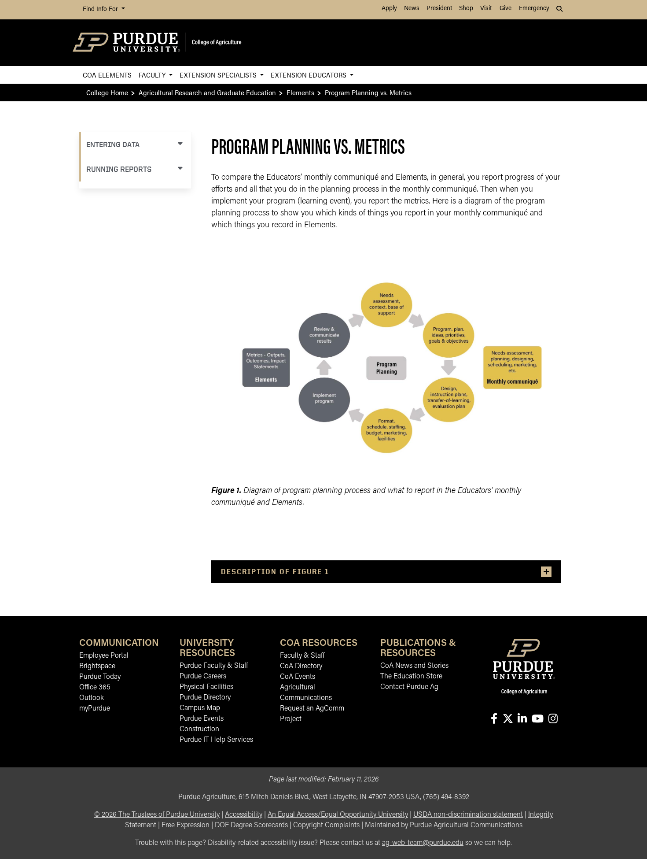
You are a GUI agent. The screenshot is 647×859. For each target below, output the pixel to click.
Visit (486, 8)
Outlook (91, 698)
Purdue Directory (205, 697)
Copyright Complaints (326, 825)
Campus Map (200, 708)
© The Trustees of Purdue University (157, 814)
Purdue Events (202, 718)
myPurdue (94, 708)
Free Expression (186, 825)
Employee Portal (104, 655)
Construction (199, 729)
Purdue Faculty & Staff (214, 666)
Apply (389, 8)
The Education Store (411, 676)
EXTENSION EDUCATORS (309, 75)
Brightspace (97, 666)
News (411, 8)
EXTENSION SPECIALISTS (219, 75)
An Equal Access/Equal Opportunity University (338, 814)
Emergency (534, 8)
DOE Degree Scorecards (251, 825)
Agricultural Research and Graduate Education (207, 92)
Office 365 (94, 687)
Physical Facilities (206, 687)
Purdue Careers (203, 676)
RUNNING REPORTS (118, 169)
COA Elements (107, 75)
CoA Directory (301, 666)
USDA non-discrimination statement (468, 814)
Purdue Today (100, 677)
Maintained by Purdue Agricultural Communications (443, 825)
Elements (300, 92)
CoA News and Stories (414, 666)
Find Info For (101, 9)
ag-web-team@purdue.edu (422, 843)
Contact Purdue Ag (409, 687)
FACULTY (153, 75)
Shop (466, 8)
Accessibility (243, 814)
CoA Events (297, 677)
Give (505, 8)
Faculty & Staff (302, 655)
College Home (107, 92)
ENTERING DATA (113, 144)
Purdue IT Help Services (216, 740)
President (439, 8)
